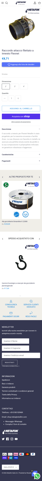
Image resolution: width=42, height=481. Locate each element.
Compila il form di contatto (15, 424)
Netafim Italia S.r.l (12, 473)
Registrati (9, 362)
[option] (21, 27)
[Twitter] (3, 439)
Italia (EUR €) (9, 467)
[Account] (34, 2)
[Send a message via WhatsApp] (37, 476)
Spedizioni (6, 380)
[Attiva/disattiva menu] (2, 2)
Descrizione (6, 129)
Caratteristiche (7, 155)
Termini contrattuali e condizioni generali (18, 391)
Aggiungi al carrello (21, 109)
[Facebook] (7, 439)
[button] (21, 64)
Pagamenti (6, 161)
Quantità (5, 93)
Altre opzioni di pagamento (21, 122)
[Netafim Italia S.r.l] (21, 3)
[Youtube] (16, 439)
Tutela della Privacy (9, 395)
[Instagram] (11, 439)
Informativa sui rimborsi (11, 398)
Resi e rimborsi (8, 384)
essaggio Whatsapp (14, 421)
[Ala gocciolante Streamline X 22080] (21, 200)
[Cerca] (7, 2)
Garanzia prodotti (8, 387)
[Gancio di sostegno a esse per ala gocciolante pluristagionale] (21, 262)
